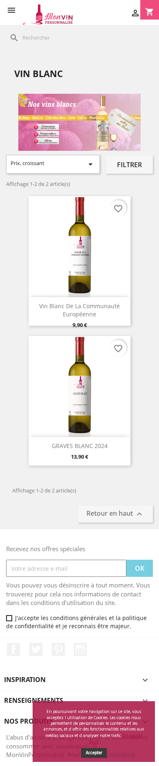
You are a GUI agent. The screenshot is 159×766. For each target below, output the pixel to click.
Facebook (13, 649)
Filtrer (129, 164)
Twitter (35, 649)
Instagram (80, 649)
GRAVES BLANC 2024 (80, 446)
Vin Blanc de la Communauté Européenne (79, 310)
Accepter (94, 753)
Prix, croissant (53, 164)
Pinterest (58, 649)
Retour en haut (115, 514)
